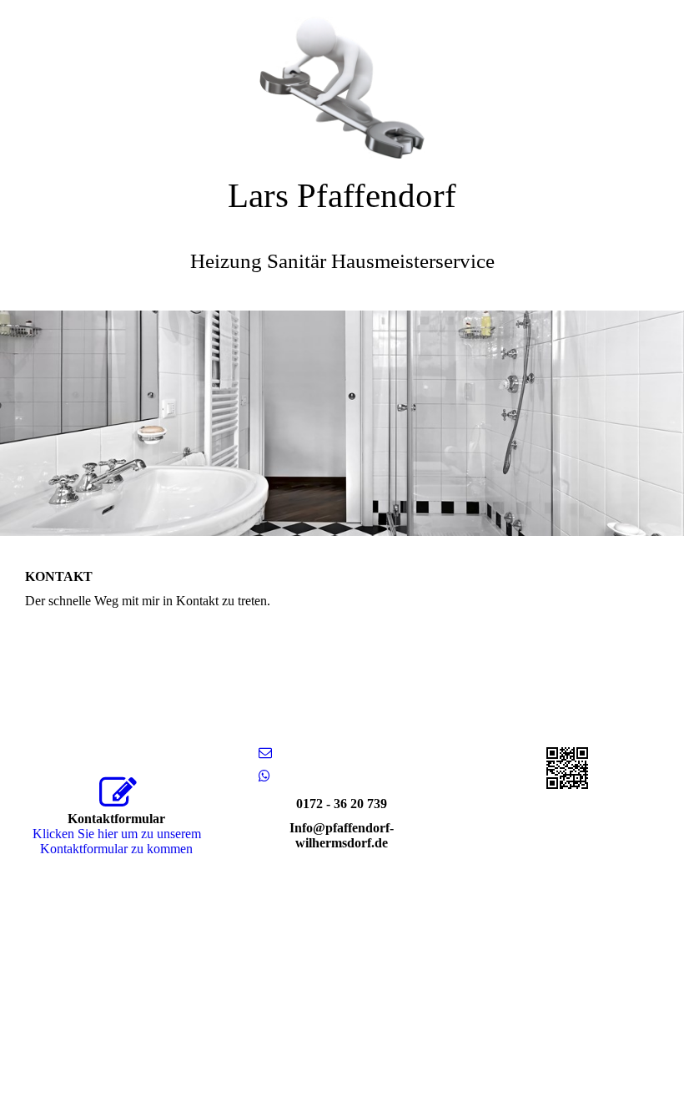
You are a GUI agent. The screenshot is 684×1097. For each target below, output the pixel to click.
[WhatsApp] (264, 776)
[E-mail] (265, 753)
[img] (342, 79)
